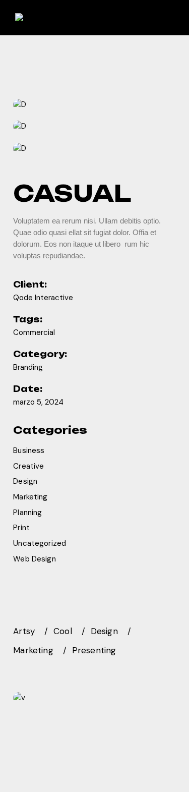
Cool (62, 631)
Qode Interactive (43, 298)
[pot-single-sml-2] (94, 127)
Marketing (30, 497)
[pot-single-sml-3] (94, 148)
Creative (28, 466)
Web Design (34, 559)
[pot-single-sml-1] (94, 104)
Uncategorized (39, 543)
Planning (27, 512)
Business (28, 450)
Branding (28, 367)
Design (25, 481)
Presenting (94, 650)
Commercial (34, 332)
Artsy (24, 631)
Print (21, 528)
